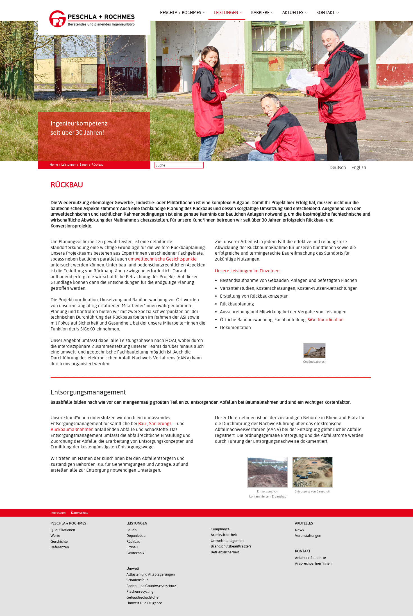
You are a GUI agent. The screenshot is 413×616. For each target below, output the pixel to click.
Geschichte (59, 541)
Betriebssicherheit (225, 552)
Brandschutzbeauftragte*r (231, 546)
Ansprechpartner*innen (313, 563)
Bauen (84, 164)
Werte (55, 535)
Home (54, 164)
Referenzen (60, 547)
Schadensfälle (137, 580)
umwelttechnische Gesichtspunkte (162, 259)
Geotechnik (135, 553)
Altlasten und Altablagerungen (150, 574)
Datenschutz (79, 513)
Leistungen (68, 164)
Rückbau (133, 541)
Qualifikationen (63, 530)
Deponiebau (136, 535)
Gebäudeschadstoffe (142, 597)
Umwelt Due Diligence (144, 603)
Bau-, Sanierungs (154, 423)
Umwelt (132, 568)
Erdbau (132, 547)
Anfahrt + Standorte (310, 558)
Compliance (220, 529)
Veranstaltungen (308, 535)
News (299, 530)
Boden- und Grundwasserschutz (151, 586)
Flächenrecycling (139, 591)
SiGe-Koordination (326, 319)
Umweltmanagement (227, 541)
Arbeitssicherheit (224, 535)
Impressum (58, 513)
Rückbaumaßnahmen (72, 429)
